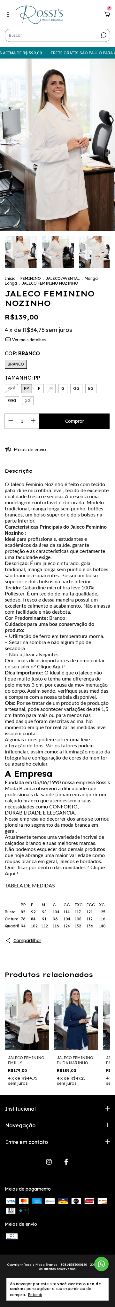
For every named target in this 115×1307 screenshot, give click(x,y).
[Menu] (9, 15)
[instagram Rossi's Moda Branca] (49, 1162)
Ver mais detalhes (28, 339)
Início (10, 278)
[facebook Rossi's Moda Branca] (66, 1162)
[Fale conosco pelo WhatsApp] (101, 1264)
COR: (22, 353)
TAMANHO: (22, 377)
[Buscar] (103, 35)
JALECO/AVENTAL (63, 278)
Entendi (35, 1294)
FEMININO (30, 278)
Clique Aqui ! (51, 666)
